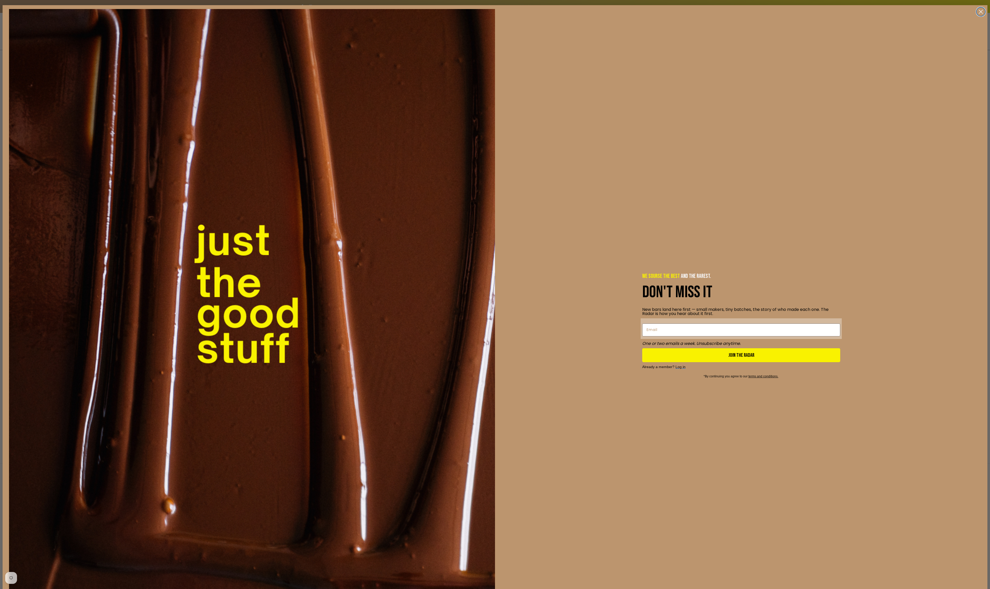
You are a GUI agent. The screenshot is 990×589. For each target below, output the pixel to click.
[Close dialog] (980, 11)
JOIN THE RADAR (741, 355)
